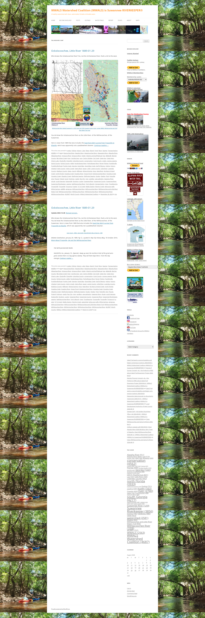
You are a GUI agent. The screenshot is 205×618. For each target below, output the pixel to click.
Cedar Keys (110, 158)
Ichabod (53, 169)
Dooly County (55, 163)
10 (128, 565)
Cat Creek (96, 158)
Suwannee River (111, 181)
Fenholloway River (93, 163)
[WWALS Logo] (135, 291)
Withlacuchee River (78, 192)
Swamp (104, 151)
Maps (137, 20)
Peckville (112, 176)
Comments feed (132, 593)
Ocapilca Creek (69, 174)
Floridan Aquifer (144, 468)
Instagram (133, 322)
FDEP (138, 466)
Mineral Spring (87, 171)
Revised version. (72, 213)
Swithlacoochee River (78, 184)
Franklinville (113, 163)
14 (143, 565)
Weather (132, 520)
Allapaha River (112, 153)
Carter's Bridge (87, 158)
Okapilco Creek (66, 176)
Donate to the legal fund (135, 221)
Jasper (85, 169)
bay (104, 156)
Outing (146, 486)
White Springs (55, 189)
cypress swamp (112, 161)
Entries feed (131, 591)
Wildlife (53, 153)
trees (106, 184)
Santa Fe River (133, 495)
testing (132, 514)
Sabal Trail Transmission (138, 493)
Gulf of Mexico (100, 166)
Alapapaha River (103, 153)
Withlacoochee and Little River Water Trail (90, 305)
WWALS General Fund (135, 163)
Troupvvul (69, 187)
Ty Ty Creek (81, 187)
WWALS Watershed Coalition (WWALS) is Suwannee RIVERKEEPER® (97, 10)
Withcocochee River (91, 189)
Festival (144, 466)
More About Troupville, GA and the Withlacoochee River (71, 240)
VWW (131, 515)
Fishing (74, 151)
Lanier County (95, 169)
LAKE (88, 169)
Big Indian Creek (62, 158)
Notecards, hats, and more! (137, 260)
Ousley (98, 176)
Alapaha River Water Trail (138, 457)
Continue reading (101, 145)
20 (139, 568)
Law (130, 477)
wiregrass (69, 189)
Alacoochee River (69, 153)
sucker (81, 181)
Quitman (72, 179)
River (100, 151)
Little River (104, 169)
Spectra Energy (133, 502)
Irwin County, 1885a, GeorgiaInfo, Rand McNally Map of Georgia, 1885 (84, 233)
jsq (116, 194)
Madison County (62, 171)
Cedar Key (103, 158)
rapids (77, 179)
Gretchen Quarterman (136, 472)
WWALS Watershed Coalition (89, 194)
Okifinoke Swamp (89, 176)
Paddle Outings (132, 60)
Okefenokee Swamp (134, 486)
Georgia (74, 166)
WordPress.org (131, 596)
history (113, 166)
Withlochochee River (91, 192)
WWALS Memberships (135, 73)
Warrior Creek (99, 187)
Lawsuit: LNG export (134, 199)
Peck (107, 176)
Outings (87, 20)
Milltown (79, 171)
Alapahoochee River (90, 153)
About (129, 20)
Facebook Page (135, 318)
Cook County (97, 161)
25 (131, 570)
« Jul (128, 575)
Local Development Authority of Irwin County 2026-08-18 (139, 406)
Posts (78, 20)
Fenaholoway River (81, 163)
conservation (88, 161)
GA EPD (131, 470)
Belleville (108, 156)
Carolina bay (75, 158)
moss (94, 171)
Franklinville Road (56, 166)
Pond (96, 151)
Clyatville (69, 161)
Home (53, 20)
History (79, 151)
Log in (129, 588)
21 (143, 568)
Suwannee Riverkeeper (58, 184)
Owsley (103, 176)
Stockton (76, 181)
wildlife (63, 189)
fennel (101, 163)
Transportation (112, 151)
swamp (68, 184)
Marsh (92, 151)
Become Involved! (65, 20)
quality (145, 488)
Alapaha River (79, 153)
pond (66, 179)
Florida (132, 468)
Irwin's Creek (70, 169)
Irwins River (78, 169)
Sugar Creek (138, 504)
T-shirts (130, 225)
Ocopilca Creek (111, 174)
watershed (85, 302)
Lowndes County (109, 284)
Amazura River (76, 156)
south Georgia (60, 181)
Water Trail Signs (133, 173)
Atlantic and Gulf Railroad (94, 156)
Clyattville (62, 161)
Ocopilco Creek (56, 176)
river (87, 179)
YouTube (133, 328)
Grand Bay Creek (90, 166)
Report (110, 20)
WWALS (59, 310)
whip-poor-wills (109, 187)
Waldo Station (90, 187)
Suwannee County (100, 181)
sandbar (91, 179)
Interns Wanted (133, 54)
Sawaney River (108, 179)
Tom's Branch (90, 184)
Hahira (108, 166)
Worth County (75, 194)
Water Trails (99, 20)
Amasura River (66, 156)
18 (131, 568)
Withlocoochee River (57, 194)
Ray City (82, 179)
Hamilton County (133, 473)
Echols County (65, 163)
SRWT (130, 504)
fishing (106, 163)
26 (135, 570)
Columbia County (78, 161)
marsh (74, 171)
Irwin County (61, 169)
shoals (53, 181)
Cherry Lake (55, 161)
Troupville (62, 187)
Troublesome (113, 184)
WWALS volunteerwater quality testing (134, 89)
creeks (69, 151)
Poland (62, 179)
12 (135, 565)
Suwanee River (88, 181)
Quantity (132, 491)
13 (139, 565)
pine (52, 179)
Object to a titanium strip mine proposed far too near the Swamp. (139, 126)
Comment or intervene (135, 152)
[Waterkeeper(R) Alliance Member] (132, 302)
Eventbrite (130, 315)
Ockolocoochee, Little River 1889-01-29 (72, 50)
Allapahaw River (56, 156)
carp (81, 158)
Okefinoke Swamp (77, 176)
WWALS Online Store (134, 250)
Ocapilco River (78, 174)
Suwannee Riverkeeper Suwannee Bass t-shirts (135, 245)
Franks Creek (67, 166)
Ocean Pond (88, 174)
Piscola (57, 179)
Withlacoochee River (65, 192)
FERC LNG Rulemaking (135, 134)
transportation (99, 184)
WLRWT (67, 194)
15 (147, 565)
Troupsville (54, 187)
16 (150, 565)
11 (131, 565)
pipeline (132, 489)
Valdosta (144, 513)
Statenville (69, 181)
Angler (84, 156)
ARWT (138, 458)
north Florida (60, 174)
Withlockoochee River (105, 192)
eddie (72, 163)
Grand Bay (81, 166)
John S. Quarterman (137, 475)
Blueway (148, 458)
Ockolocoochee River (99, 174)
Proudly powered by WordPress (60, 609)
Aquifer (131, 458)
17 (128, 568)
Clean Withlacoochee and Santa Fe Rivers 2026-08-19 (140, 421)
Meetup (136, 324)
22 (147, 568)
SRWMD (144, 502)
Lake (83, 151)
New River (100, 171)
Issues (120, 20)
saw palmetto (99, 179)
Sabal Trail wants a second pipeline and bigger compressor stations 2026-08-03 (140, 391)
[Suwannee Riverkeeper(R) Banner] (135, 297)
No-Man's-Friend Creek (97, 287)
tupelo (75, 187)
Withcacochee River (78, 189)
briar (68, 158)
